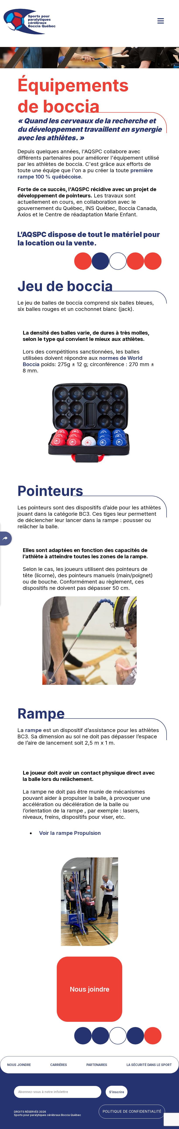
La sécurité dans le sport (149, 1065)
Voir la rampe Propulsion (70, 833)
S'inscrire (116, 1092)
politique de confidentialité (132, 1111)
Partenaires (96, 1065)
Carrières (58, 1065)
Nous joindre (19, 1065)
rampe (33, 730)
